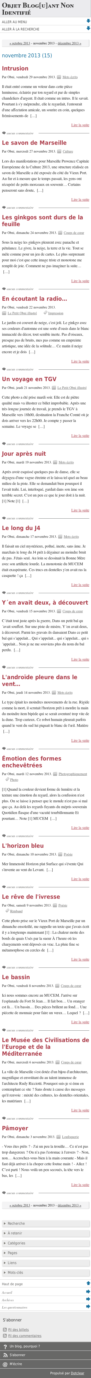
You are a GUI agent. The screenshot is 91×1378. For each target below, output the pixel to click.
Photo (14, 779)
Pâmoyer (15, 1128)
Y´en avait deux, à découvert (45, 602)
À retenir (15, 1233)
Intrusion (15, 68)
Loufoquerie (70, 1136)
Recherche (16, 1223)
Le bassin (16, 977)
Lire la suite (80, 125)
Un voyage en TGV (29, 379)
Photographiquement (73, 773)
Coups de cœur (74, 232)
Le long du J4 (21, 528)
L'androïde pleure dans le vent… (39, 680)
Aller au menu (14, 22)
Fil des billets (18, 1330)
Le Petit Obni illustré (22, 313)
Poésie (68, 854)
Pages (12, 1253)
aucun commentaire (20, 133)
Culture (68, 151)
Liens (12, 1263)
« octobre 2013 (19, 43)
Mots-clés (15, 1272)
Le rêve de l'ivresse (31, 896)
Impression (55, 313)
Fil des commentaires (24, 1336)
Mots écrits (70, 77)
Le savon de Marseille (34, 142)
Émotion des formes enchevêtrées (31, 762)
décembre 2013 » (69, 43)
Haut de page (12, 1284)
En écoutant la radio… (34, 298)
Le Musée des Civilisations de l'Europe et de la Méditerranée (45, 1047)
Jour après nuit (24, 453)
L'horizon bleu (23, 845)
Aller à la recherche (20, 29)
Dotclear (77, 1373)
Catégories (16, 1243)
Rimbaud (16, 911)
